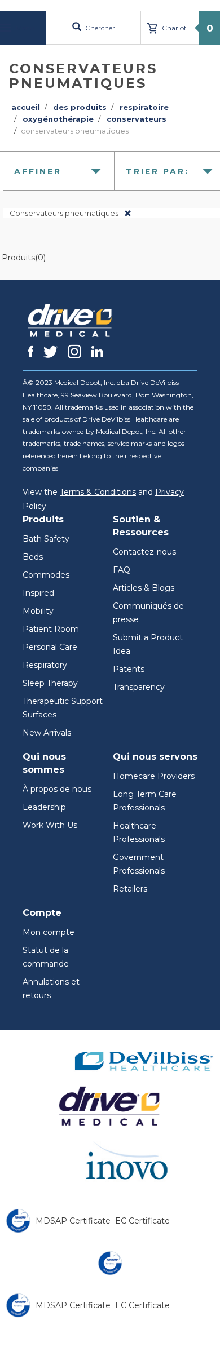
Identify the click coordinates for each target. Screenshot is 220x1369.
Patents (128, 669)
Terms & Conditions (98, 492)
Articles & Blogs (143, 588)
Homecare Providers (154, 776)
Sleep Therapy (50, 683)
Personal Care (50, 647)
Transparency (139, 687)
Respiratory (45, 665)
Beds (33, 557)
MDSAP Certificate (73, 1221)
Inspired (38, 593)
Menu (24, 28)
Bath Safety (46, 539)
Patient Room (51, 629)
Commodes (46, 575)
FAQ (121, 570)
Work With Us (50, 825)
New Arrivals (47, 733)
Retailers (130, 889)
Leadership (44, 807)
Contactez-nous (144, 552)
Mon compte (48, 932)
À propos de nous (57, 789)
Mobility (38, 611)
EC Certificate (142, 1221)
